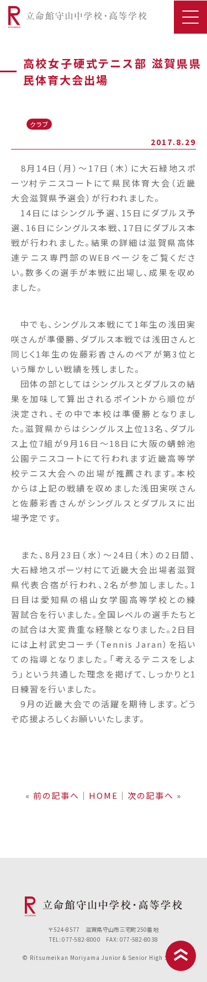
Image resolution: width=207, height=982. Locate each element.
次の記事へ (151, 795)
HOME (103, 795)
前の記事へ (56, 795)
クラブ (39, 124)
